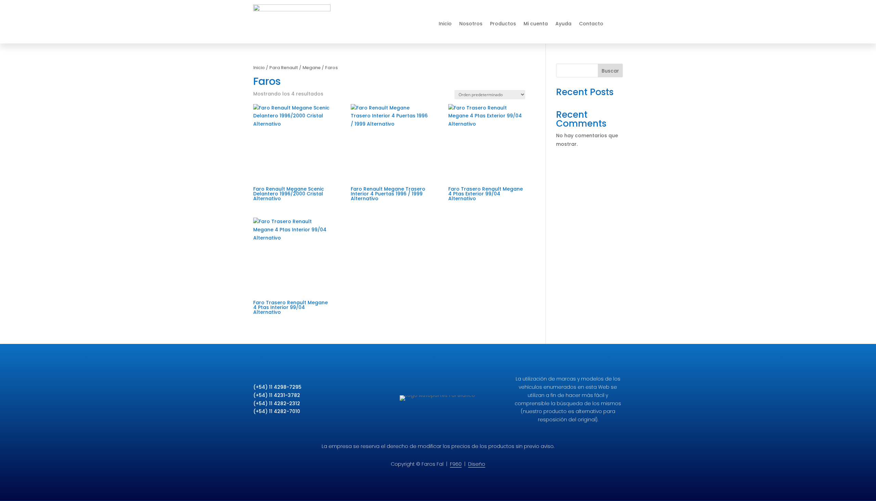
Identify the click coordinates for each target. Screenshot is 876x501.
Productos (503, 23)
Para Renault (283, 67)
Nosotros (470, 23)
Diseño (476, 464)
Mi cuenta (536, 23)
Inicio (445, 23)
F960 (456, 464)
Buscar (610, 70)
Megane (311, 67)
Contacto (591, 23)
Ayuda (563, 23)
